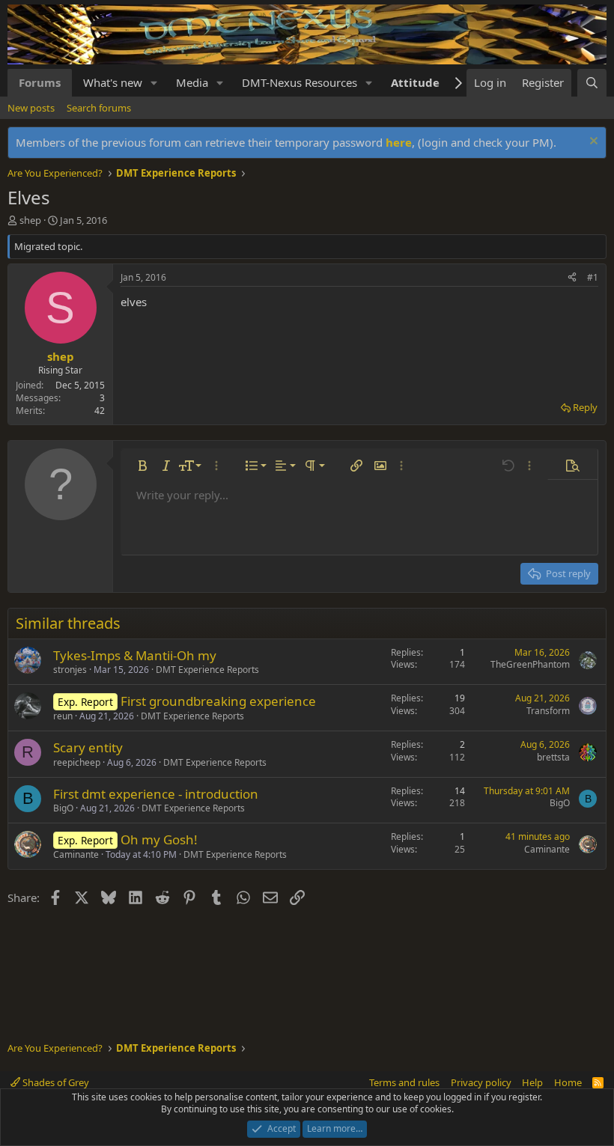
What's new (112, 82)
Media (192, 82)
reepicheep (76, 762)
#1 (592, 277)
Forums (40, 82)
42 (99, 410)
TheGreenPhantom (530, 664)
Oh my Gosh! (159, 839)
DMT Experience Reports (207, 669)
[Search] (592, 83)
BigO (63, 808)
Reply (585, 407)
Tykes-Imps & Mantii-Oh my (134, 655)
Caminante (76, 854)
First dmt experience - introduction (155, 793)
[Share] (572, 278)
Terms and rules (404, 1082)
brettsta (553, 757)
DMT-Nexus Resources (299, 82)
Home (568, 1082)
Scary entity (88, 747)
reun (63, 716)
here (399, 142)
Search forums (99, 108)
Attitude (415, 82)
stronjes (70, 669)
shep (30, 220)
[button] (154, 83)
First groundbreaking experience (218, 701)
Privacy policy (481, 1082)
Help (532, 1082)
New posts (31, 108)
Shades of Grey (54, 1082)
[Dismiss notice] (592, 142)
